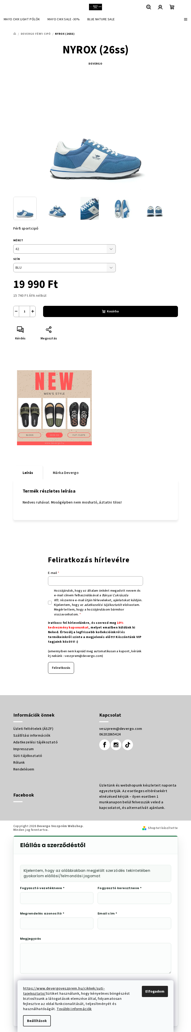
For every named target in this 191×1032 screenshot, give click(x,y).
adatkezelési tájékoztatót (103, 605)
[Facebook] (104, 744)
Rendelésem (23, 769)
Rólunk (19, 762)
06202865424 (110, 734)
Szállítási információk (32, 735)
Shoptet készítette (163, 828)
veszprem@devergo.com (83, 656)
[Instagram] (116, 744)
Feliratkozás (61, 668)
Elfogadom (154, 991)
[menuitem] (22, 19)
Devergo (95, 64)
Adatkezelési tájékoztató (35, 742)
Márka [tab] (65, 472)
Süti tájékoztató (27, 755)
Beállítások (37, 1020)
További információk (74, 1008)
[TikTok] (127, 744)
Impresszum (23, 749)
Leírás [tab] (28, 472)
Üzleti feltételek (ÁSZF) (33, 728)
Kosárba (113, 311)
